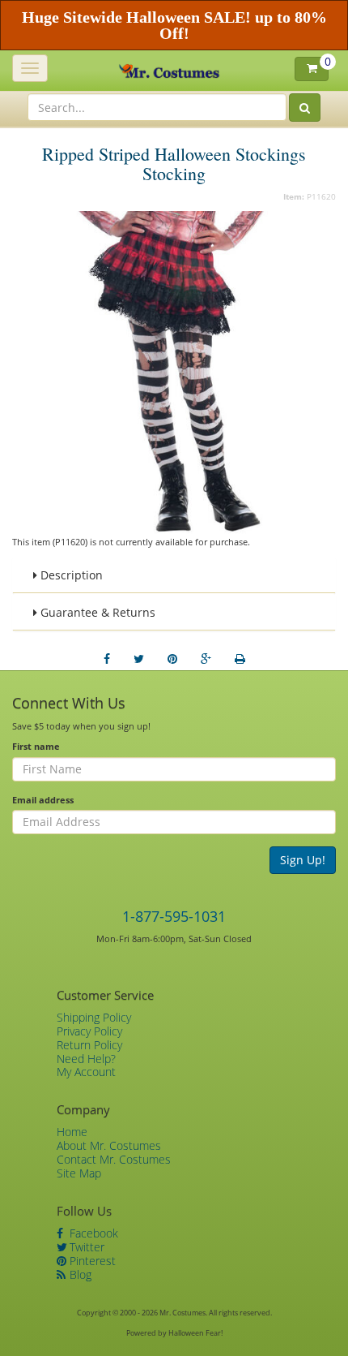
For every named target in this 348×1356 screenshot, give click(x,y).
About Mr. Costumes (109, 1145)
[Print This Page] (240, 659)
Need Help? (86, 1058)
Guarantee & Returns (96, 612)
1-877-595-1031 (174, 916)
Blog (78, 1274)
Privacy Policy (89, 1031)
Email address (43, 800)
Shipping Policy (94, 1017)
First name (36, 746)
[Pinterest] (172, 659)
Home (72, 1131)
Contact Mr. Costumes (114, 1159)
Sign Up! (302, 859)
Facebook (92, 1233)
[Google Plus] (206, 659)
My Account (86, 1071)
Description (70, 575)
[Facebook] (107, 659)
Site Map (79, 1173)
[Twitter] (139, 659)
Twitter (85, 1247)
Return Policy (89, 1045)
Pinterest (91, 1260)
